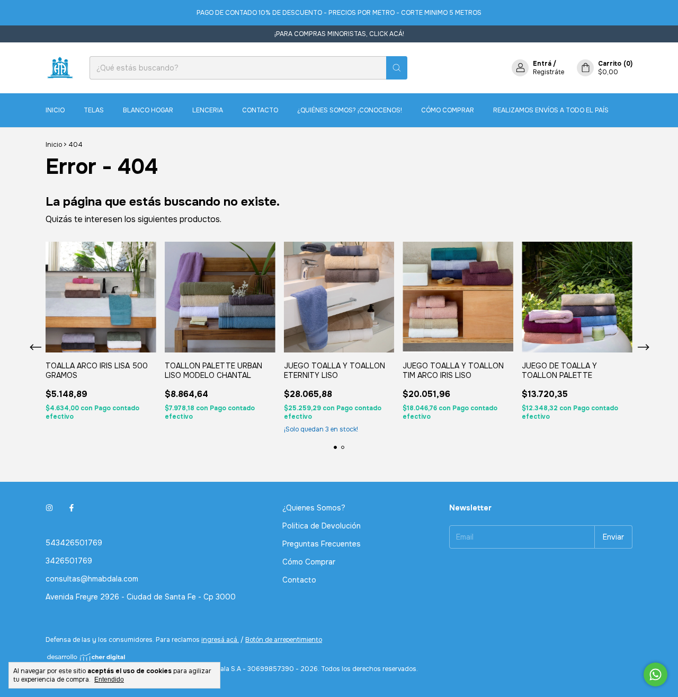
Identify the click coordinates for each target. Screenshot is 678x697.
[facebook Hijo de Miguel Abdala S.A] (71, 508)
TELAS (94, 110)
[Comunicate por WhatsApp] (655, 674)
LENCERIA (207, 110)
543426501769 (74, 543)
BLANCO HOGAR (148, 110)
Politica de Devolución (321, 526)
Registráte (548, 72)
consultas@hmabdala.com (92, 579)
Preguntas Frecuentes (321, 544)
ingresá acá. (220, 640)
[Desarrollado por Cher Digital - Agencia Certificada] (87, 656)
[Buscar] (396, 68)
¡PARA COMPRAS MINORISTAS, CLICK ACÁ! (339, 34)
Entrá (542, 63)
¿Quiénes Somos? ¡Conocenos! (349, 110)
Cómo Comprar (447, 110)
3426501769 (69, 561)
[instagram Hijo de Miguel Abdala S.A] (49, 508)
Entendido (109, 679)
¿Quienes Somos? (313, 508)
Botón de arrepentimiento (283, 640)
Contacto (260, 110)
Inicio (55, 110)
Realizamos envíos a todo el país (551, 110)
